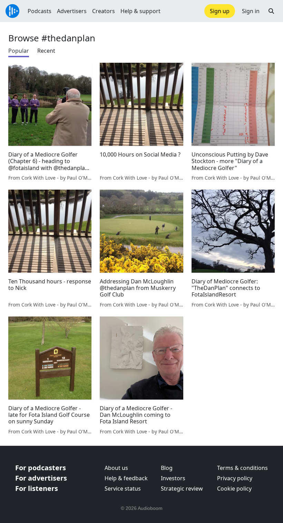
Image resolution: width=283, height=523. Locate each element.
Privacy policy (234, 478)
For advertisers (41, 478)
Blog (167, 468)
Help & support (140, 11)
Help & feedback (126, 478)
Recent (46, 50)
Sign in (251, 11)
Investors (173, 478)
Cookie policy (234, 488)
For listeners (36, 488)
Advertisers (72, 11)
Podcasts (39, 11)
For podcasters (40, 467)
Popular (18, 50)
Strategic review (182, 488)
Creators (103, 11)
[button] (271, 11)
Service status (123, 488)
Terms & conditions (242, 468)
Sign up (220, 11)
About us (116, 468)
